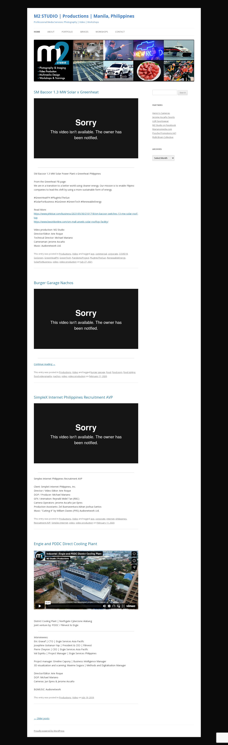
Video (75, 253)
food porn (117, 372)
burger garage (98, 372)
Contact (120, 31)
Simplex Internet (60, 522)
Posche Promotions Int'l (164, 133)
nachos (57, 376)
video (55, 261)
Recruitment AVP (42, 522)
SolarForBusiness (43, 261)
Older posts (41, 718)
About (50, 31)
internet (110, 518)
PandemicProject (80, 257)
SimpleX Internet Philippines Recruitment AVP (73, 397)
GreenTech (65, 257)
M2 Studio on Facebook (164, 125)
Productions (65, 253)
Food (108, 372)
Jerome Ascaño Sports (163, 117)
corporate (113, 253)
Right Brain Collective (162, 137)
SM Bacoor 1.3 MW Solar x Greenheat (66, 91)
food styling (129, 372)
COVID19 (123, 253)
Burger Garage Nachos (53, 282)
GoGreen (38, 257)
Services (84, 31)
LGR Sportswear (160, 121)
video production (68, 261)
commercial (101, 253)
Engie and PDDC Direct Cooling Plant (65, 543)
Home (37, 31)
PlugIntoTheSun (98, 257)
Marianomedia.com (162, 129)
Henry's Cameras (161, 113)
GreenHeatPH (51, 257)
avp (92, 253)
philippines (121, 518)
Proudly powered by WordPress (49, 730)
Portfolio (67, 31)
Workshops (102, 31)
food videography (43, 376)
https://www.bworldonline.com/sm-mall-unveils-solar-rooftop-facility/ (71, 221)
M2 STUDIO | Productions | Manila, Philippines (84, 16)
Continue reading (44, 364)
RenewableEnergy (116, 257)
